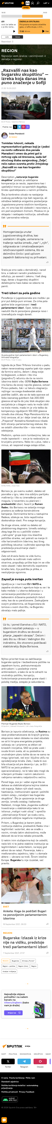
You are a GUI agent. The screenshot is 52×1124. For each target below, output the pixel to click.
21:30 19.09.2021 (8, 88)
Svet (3, 1054)
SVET (6, 906)
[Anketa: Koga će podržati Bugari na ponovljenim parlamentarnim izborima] (26, 886)
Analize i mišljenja (9, 971)
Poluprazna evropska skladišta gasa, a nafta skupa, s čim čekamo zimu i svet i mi (33, 26)
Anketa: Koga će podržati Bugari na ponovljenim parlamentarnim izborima (25, 914)
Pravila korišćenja (17, 1078)
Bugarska (15, 961)
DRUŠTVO (38, 1054)
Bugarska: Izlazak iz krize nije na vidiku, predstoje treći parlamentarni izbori (25, 942)
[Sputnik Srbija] (8, 4)
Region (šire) (23, 966)
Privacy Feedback (26, 1092)
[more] (47, 262)
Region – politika (9, 966)
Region (33, 966)
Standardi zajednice (10, 1081)
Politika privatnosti (9, 1092)
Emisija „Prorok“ (28, 961)
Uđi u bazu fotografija (34, 726)
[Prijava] (32, 3)
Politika (13, 1054)
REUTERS (6, 486)
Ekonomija (25, 1054)
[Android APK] (9, 1100)
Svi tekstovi (13, 137)
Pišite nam (30, 1078)
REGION (7, 933)
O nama (4, 1078)
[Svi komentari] (4, 1120)
